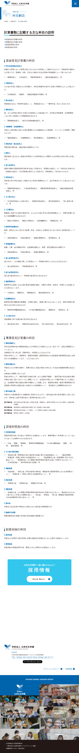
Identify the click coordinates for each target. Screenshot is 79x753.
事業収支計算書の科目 (14, 42)
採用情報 (68, 669)
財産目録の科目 (11, 47)
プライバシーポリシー (51, 669)
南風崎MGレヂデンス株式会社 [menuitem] (15, 748)
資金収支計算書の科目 (14, 39)
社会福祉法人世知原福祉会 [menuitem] (14, 743)
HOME (6, 21)
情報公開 (13, 21)
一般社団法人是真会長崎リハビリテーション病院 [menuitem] (21, 746)
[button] (75, 3)
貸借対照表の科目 (12, 44)
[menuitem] (20, 689)
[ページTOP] (77, 751)
